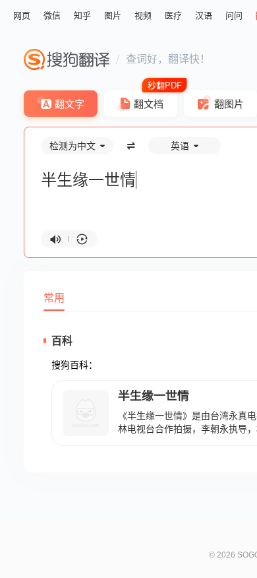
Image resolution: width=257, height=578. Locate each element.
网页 (21, 15)
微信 (52, 15)
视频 (143, 15)
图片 (112, 15)
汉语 (203, 15)
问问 (234, 15)
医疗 (173, 15)
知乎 (82, 15)
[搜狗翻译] (66, 59)
